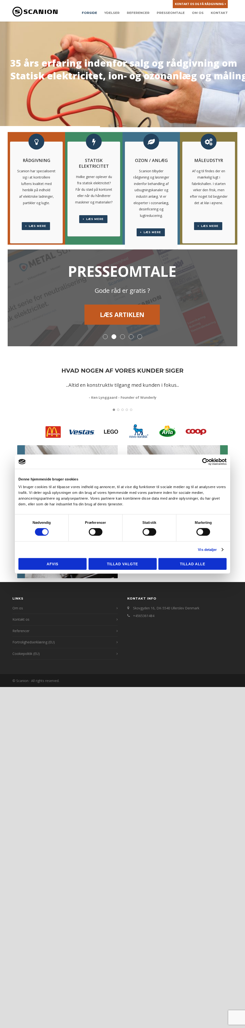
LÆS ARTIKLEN (122, 314)
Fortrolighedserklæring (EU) (33, 642)
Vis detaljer (207, 550)
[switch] (95, 532)
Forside (89, 13)
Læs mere (37, 226)
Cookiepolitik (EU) (26, 653)
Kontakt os (20, 619)
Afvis (52, 564)
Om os (198, 13)
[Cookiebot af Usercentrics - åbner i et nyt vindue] (206, 461)
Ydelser (112, 13)
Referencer (138, 13)
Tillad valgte (122, 564)
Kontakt (219, 13)
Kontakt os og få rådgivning (199, 4)
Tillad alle (192, 564)
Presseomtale (171, 13)
